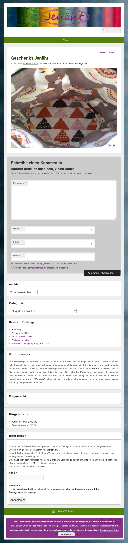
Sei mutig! (16, 329)
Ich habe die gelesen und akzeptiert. (42, 267)
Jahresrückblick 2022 (22, 336)
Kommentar (19, 183)
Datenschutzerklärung (36, 267)
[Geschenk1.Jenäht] (64, 147)
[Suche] (103, 30)
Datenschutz (16, 485)
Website (17, 255)
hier (44, 371)
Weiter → (113, 52)
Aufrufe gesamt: (20, 421)
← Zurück (102, 52)
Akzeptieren (66, 534)
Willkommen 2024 (20, 332)
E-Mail (16, 241)
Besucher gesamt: (21, 425)
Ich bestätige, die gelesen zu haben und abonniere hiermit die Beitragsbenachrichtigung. (54, 490)
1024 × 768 (47, 63)
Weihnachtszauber (20, 339)
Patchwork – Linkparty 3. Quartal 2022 (30, 343)
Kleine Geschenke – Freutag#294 (71, 63)
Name (16, 228)
